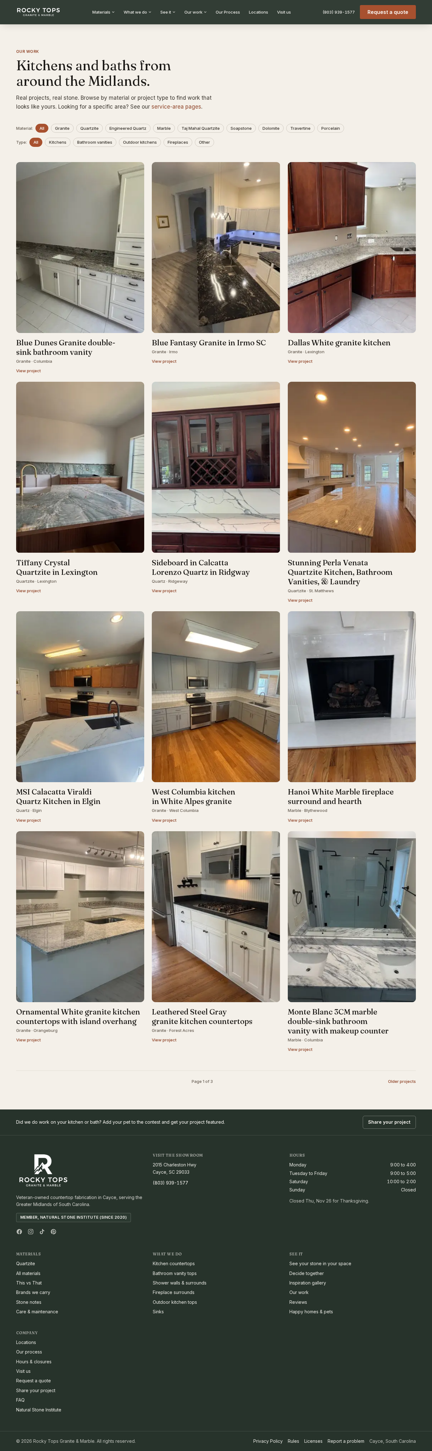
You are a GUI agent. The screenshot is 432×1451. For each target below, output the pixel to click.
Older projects (402, 1081)
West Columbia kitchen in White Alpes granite (193, 796)
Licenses (313, 1441)
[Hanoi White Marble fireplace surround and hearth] (352, 696)
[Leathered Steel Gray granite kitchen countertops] (216, 916)
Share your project (389, 1122)
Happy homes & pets (311, 1311)
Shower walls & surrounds (180, 1282)
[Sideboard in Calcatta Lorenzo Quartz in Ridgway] (216, 467)
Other (204, 142)
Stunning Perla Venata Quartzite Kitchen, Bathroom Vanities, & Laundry (340, 572)
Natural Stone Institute (38, 1409)
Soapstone (241, 128)
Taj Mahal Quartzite (201, 128)
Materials (101, 12)
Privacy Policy (268, 1441)
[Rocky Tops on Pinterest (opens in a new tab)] (53, 1231)
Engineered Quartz (127, 128)
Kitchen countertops (174, 1263)
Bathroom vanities (94, 142)
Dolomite (271, 128)
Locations (258, 12)
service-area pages (176, 107)
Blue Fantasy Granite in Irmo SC (209, 342)
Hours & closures (34, 1361)
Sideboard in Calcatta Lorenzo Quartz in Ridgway (201, 567)
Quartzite (89, 128)
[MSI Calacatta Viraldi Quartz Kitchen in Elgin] (80, 696)
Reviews (298, 1302)
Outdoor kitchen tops (175, 1302)
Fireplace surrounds (173, 1292)
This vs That (29, 1282)
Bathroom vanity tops (175, 1273)
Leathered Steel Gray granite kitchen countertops (202, 1016)
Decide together (306, 1273)
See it (165, 12)
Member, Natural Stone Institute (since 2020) (73, 1217)
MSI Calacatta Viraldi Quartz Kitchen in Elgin (58, 796)
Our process (29, 1351)
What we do (135, 12)
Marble (164, 128)
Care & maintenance (37, 1311)
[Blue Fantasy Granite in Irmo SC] (216, 247)
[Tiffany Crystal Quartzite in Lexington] (80, 467)
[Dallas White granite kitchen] (352, 247)
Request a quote (387, 12)
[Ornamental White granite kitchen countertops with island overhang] (80, 916)
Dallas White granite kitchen (339, 342)
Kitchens (57, 142)
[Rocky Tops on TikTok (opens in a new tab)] (42, 1231)
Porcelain (330, 128)
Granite (62, 128)
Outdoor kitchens (140, 142)
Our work (193, 12)
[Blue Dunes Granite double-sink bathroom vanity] (80, 247)
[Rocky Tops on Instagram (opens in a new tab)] (31, 1231)
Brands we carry (33, 1292)
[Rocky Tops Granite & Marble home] (38, 12)
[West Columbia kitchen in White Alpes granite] (216, 696)
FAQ (20, 1400)
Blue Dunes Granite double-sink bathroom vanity (65, 347)
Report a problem (346, 1441)
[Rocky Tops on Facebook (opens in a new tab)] (19, 1231)
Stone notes (28, 1302)
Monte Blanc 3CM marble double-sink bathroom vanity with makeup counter (338, 1021)
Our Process (228, 12)
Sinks (158, 1311)
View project (28, 370)
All (42, 128)
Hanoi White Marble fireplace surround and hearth (341, 796)
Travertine (300, 128)
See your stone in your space (320, 1263)
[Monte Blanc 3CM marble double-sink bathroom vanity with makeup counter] (352, 916)
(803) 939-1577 (339, 12)
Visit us (284, 12)
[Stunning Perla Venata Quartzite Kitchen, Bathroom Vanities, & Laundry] (352, 467)
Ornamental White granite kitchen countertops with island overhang (78, 1016)
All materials (28, 1273)
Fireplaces (178, 142)
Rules (293, 1441)
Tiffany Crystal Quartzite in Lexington (57, 567)
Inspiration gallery (307, 1282)
